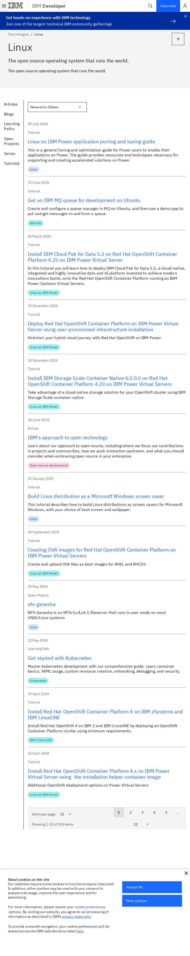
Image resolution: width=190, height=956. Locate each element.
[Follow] (178, 39)
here (80, 931)
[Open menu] (4, 6)
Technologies (18, 34)
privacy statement (76, 916)
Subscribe (168, 6)
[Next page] (147, 824)
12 (136, 824)
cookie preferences (90, 907)
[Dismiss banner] (185, 16)
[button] (150, 6)
